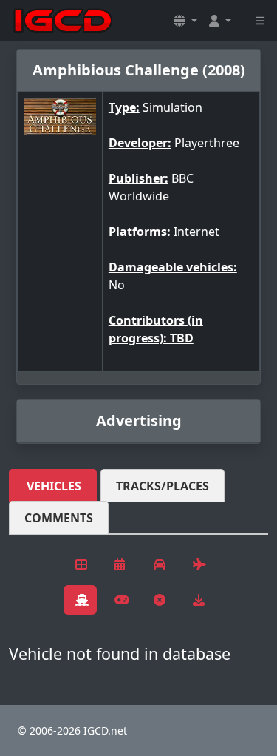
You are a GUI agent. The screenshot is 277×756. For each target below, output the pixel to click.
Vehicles (54, 486)
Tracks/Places (162, 486)
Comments (58, 518)
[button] (185, 21)
